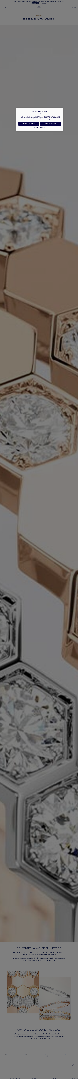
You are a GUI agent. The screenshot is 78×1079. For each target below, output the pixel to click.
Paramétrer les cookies (39, 127)
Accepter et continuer (50, 123)
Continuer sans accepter (28, 123)
